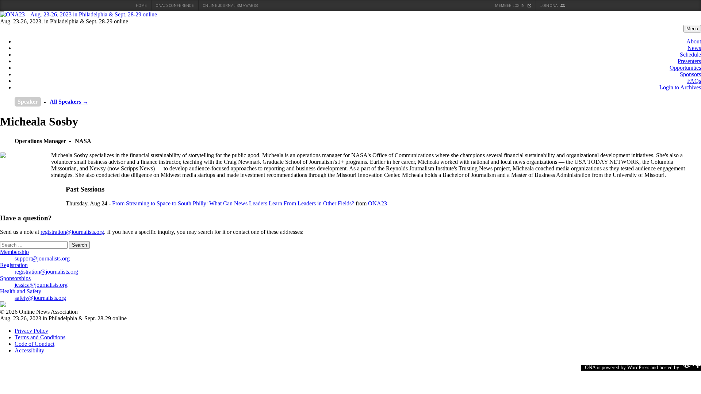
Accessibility (29, 350)
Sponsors (690, 74)
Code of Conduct (34, 344)
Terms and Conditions (40, 337)
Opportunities (685, 68)
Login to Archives (680, 87)
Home (141, 6)
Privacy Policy (31, 331)
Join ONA (549, 6)
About (693, 41)
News (694, 48)
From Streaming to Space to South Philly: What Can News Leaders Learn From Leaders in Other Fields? (233, 203)
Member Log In (510, 6)
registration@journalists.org (72, 232)
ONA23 (377, 203)
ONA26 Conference (175, 6)
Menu (692, 28)
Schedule (690, 54)
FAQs (694, 81)
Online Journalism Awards (230, 6)
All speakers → (69, 101)
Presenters (689, 61)
